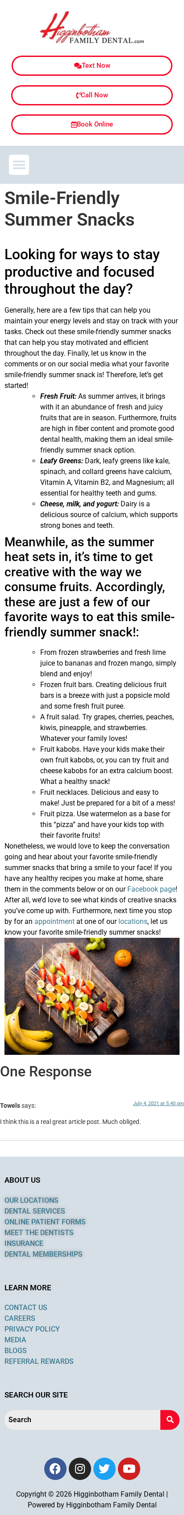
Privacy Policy (32, 1329)
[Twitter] (104, 1469)
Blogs (15, 1350)
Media (15, 1340)
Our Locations (31, 1200)
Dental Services (35, 1211)
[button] (19, 165)
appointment (54, 921)
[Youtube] (129, 1469)
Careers (19, 1318)
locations (132, 921)
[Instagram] (80, 1469)
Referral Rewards (39, 1361)
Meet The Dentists (39, 1232)
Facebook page (151, 889)
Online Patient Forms (45, 1222)
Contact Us (25, 1307)
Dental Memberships (43, 1254)
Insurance (24, 1243)
